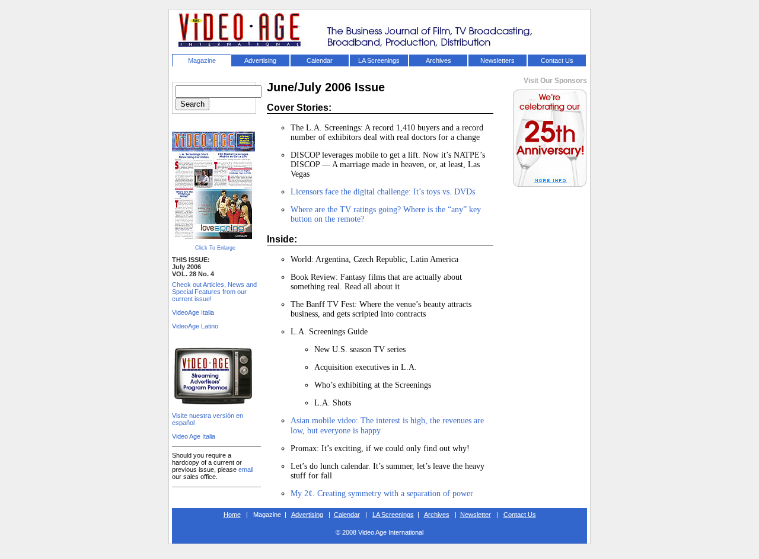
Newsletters (497, 60)
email (245, 469)
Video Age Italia (193, 436)
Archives (438, 60)
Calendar (320, 60)
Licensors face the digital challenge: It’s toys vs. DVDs (383, 191)
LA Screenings (379, 60)
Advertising (260, 60)
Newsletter (475, 514)
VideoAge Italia (193, 312)
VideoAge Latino (195, 326)
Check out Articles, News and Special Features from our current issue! (214, 291)
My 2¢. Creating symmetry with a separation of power (382, 493)
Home (232, 514)
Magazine (202, 60)
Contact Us (557, 60)
